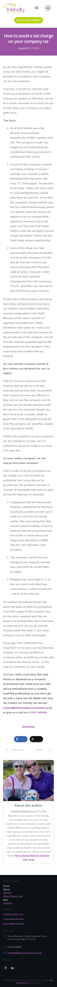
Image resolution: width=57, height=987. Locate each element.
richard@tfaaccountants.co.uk (24, 952)
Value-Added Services (13, 923)
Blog (5, 899)
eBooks (7, 892)
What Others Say (13, 896)
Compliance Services (13, 914)
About (6, 889)
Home (6, 885)
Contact (7, 903)
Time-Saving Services (13, 919)
